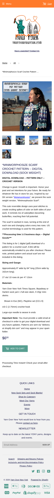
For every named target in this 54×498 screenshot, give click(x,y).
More (27, 408)
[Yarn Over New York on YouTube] (48, 471)
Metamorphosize (22, 197)
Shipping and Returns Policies (30, 459)
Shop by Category (27, 396)
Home (4, 63)
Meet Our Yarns (27, 400)
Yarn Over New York (19, 480)
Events (27, 404)
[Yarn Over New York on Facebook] (38, 471)
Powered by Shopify (39, 480)
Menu (8, 4)
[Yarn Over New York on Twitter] (33, 471)
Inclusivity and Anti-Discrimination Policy (26, 462)
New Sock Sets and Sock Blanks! (27, 393)
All (15, 63)
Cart (49, 4)
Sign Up (46, 445)
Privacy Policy (26, 466)
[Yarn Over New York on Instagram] (43, 471)
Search (11, 459)
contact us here (30, 423)
